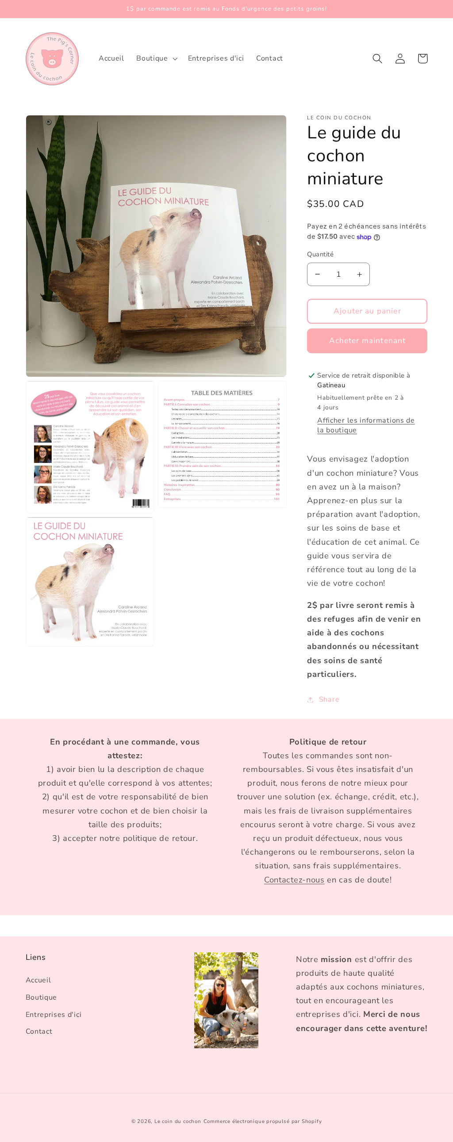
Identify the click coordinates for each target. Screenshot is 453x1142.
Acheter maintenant (367, 341)
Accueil (38, 980)
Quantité (320, 254)
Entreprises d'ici (54, 1015)
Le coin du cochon (177, 1121)
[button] (156, 58)
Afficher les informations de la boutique (366, 425)
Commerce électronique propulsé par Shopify (262, 1121)
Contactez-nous (294, 879)
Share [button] (329, 699)
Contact (39, 1031)
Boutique (42, 997)
